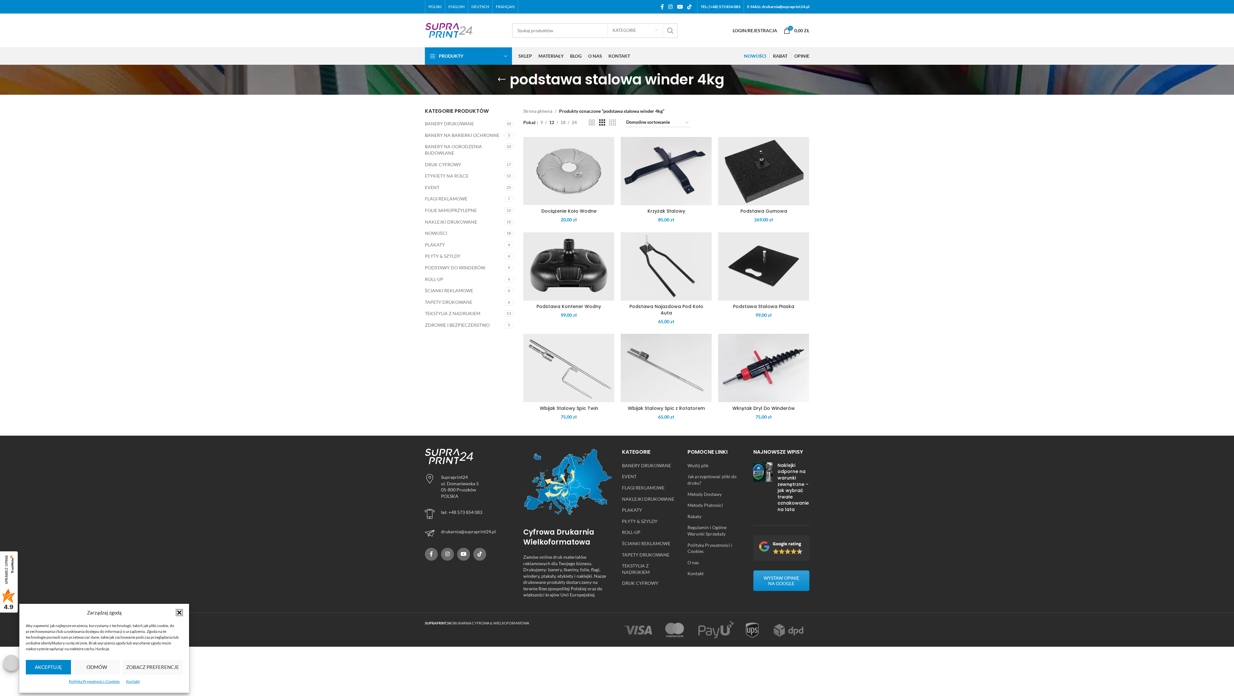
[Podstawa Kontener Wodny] (568, 266)
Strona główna (537, 111)
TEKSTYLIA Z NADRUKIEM (452, 313)
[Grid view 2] (592, 123)
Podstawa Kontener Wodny (569, 306)
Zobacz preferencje (152, 667)
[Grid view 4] (612, 123)
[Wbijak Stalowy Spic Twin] (568, 368)
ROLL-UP (434, 279)
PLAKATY (435, 244)
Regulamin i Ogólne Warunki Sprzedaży (707, 530)
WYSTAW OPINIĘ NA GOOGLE (781, 580)
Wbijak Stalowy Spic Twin (569, 408)
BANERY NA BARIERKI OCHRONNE (462, 135)
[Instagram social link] (670, 7)
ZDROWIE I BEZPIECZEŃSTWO (457, 325)
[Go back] (502, 79)
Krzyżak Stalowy (666, 211)
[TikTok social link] (689, 7)
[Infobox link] (469, 533)
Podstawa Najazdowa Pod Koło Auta (666, 309)
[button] (179, 612)
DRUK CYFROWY (443, 164)
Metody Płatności (705, 505)
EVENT (432, 187)
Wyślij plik (697, 465)
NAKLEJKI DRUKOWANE (451, 222)
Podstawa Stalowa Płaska (763, 306)
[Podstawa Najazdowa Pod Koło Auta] (666, 266)
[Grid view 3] (602, 123)
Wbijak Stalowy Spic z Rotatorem (666, 408)
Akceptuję (48, 667)
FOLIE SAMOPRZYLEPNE (451, 210)
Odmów (96, 667)
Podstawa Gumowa (763, 211)
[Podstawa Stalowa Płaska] (763, 266)
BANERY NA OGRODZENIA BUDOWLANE (453, 150)
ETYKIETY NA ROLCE (446, 176)
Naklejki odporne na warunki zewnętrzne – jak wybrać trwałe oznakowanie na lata (793, 487)
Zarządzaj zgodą (11, 663)
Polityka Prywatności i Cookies (94, 681)
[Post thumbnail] (763, 489)
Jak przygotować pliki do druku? (712, 480)
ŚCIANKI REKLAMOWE (449, 290)
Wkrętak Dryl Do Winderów (763, 408)
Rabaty (694, 516)
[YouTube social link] (680, 7)
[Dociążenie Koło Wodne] (568, 171)
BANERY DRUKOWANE (449, 123)
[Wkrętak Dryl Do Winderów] (763, 368)
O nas (693, 562)
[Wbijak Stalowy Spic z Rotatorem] (666, 368)
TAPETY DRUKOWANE (448, 302)
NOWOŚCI (436, 233)
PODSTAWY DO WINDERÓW (455, 267)
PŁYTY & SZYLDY (442, 256)
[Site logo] (449, 30)
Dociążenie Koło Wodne (569, 211)
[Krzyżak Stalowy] (666, 171)
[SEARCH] (670, 30)
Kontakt (133, 681)
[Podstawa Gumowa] (763, 171)
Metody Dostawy (704, 494)
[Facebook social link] (662, 7)
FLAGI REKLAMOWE (446, 198)
